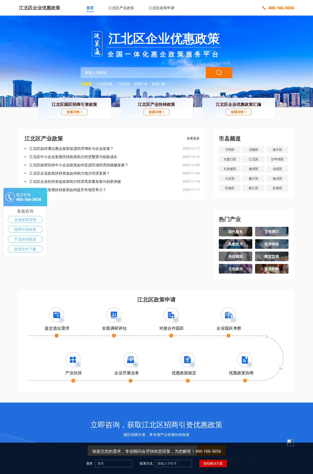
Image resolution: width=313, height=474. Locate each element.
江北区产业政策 (121, 7)
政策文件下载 (25, 249)
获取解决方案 (213, 463)
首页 (90, 7)
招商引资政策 (25, 229)
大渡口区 (229, 159)
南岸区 (253, 169)
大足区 (230, 178)
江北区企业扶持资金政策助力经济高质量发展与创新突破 (75, 181)
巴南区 (230, 188)
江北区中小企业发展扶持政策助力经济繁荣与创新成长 (73, 156)
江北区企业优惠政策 (39, 8)
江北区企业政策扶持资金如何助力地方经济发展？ (69, 173)
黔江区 (253, 188)
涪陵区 (253, 149)
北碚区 (277, 169)
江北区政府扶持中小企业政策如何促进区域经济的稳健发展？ (78, 164)
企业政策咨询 (25, 219)
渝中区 (277, 149)
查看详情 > (74, 112)
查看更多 (193, 138)
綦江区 (253, 178)
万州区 (230, 149)
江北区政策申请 (161, 7)
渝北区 (277, 178)
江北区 (253, 159)
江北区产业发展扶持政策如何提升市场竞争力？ (67, 189)
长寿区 (277, 188)
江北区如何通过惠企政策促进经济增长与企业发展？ (71, 148)
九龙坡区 (229, 169)
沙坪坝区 (277, 159)
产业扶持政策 (25, 239)
